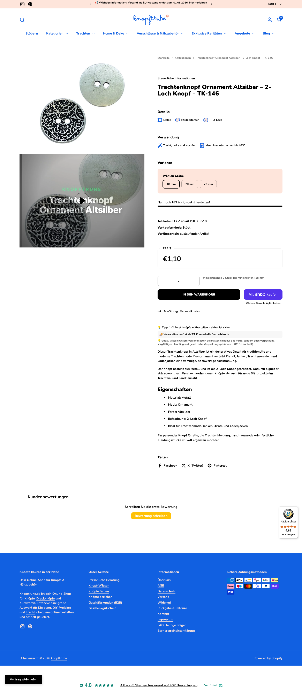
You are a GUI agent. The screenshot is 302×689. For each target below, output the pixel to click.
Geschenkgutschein (102, 608)
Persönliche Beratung (104, 580)
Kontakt (163, 614)
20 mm (189, 184)
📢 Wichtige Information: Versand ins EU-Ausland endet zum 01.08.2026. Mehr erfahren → (151, 4)
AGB (161, 585)
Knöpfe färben (99, 591)
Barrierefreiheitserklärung (176, 631)
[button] (22, 19)
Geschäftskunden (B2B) (105, 602)
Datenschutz (166, 591)
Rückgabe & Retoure (172, 608)
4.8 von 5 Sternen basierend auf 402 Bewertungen (158, 685)
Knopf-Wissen (99, 585)
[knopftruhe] (151, 20)
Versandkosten (190, 311)
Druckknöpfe (45, 598)
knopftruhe (59, 658)
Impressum (165, 619)
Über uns (164, 580)
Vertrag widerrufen (23, 679)
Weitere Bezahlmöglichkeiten (263, 303)
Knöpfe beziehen (100, 597)
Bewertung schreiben (151, 516)
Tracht (30, 612)
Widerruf (164, 602)
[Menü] (295, 508)
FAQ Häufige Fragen (172, 625)
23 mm (208, 184)
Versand (163, 597)
